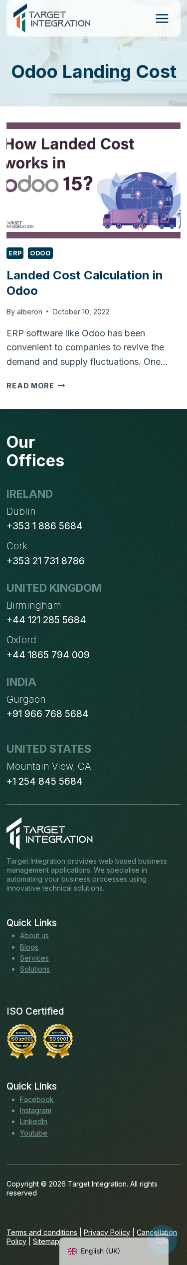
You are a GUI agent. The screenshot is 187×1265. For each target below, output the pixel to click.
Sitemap (46, 1241)
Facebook (37, 1099)
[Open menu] (162, 18)
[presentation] (93, 180)
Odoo (40, 253)
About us (34, 935)
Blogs (29, 947)
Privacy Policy (107, 1232)
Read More (35, 385)
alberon (29, 311)
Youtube (33, 1133)
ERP (14, 253)
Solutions (35, 969)
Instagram (35, 1110)
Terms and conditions (41, 1232)
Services (34, 958)
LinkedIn (33, 1121)
